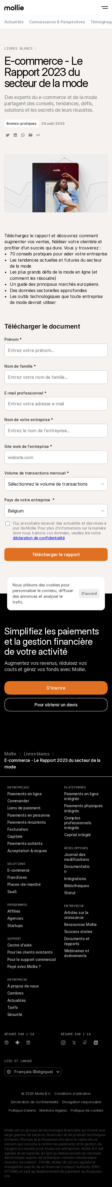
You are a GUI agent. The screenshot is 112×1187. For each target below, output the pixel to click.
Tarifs (12, 1007)
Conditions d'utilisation (72, 1093)
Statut (70, 892)
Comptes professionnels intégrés (78, 823)
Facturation (17, 829)
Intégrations (75, 878)
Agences (15, 918)
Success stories (78, 931)
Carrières (15, 993)
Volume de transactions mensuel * (36, 473)
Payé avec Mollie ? (24, 966)
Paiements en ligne (24, 793)
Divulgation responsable (81, 1102)
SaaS (12, 891)
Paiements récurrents (26, 822)
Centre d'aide (19, 945)
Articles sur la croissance (76, 915)
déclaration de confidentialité (39, 537)
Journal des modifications (76, 857)
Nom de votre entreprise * (28, 419)
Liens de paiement (24, 808)
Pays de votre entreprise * (29, 500)
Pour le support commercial (31, 959)
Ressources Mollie (80, 924)
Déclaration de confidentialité (34, 1102)
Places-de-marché (24, 884)
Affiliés (13, 911)
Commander (18, 800)
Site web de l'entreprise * (28, 446)
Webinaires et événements (77, 953)
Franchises (17, 877)
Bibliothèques (76, 885)
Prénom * (12, 339)
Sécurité (14, 1014)
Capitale (15, 836)
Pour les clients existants (29, 952)
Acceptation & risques (27, 850)
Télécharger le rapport (56, 554)
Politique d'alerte (22, 1110)
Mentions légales (53, 1110)
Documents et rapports (77, 941)
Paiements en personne (28, 815)
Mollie (10, 753)
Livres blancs (18, 48)
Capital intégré (77, 834)
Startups (15, 925)
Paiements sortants (24, 843)
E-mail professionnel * (25, 393)
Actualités (16, 1000)
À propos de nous (23, 986)
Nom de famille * (20, 366)
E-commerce (18, 870)
